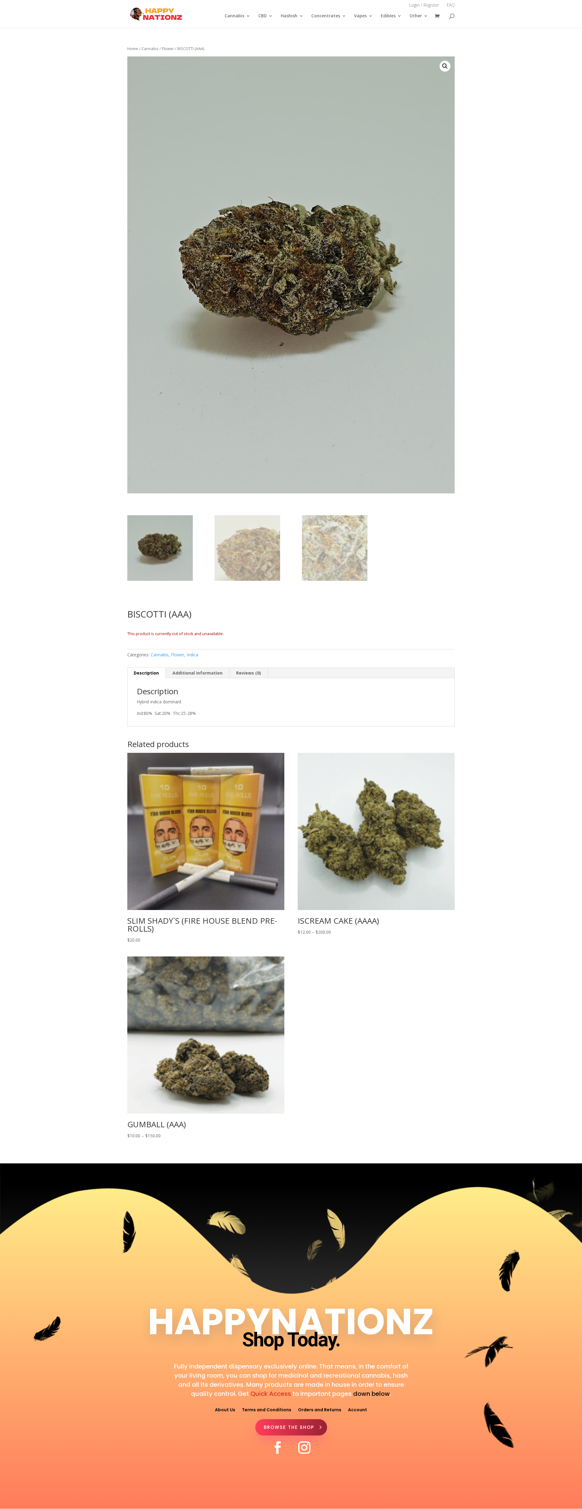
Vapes (360, 16)
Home (132, 48)
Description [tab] (146, 673)
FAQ (451, 5)
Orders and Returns (319, 1409)
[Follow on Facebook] (278, 1448)
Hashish (289, 16)
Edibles (388, 16)
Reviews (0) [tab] (248, 673)
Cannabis (234, 16)
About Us (225, 1409)
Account (357, 1409)
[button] (445, 66)
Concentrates (325, 16)
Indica (192, 655)
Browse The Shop (289, 1427)
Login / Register (424, 5)
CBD (262, 16)
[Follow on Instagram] (304, 1448)
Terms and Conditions (266, 1409)
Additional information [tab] (197, 673)
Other (416, 16)
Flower (168, 48)
